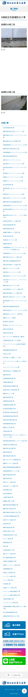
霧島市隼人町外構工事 (9, 448)
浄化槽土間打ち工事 (8, 550)
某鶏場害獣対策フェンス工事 (11, 471)
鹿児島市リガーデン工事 (10, 240)
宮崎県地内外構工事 (8, 401)
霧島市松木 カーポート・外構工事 (12, 314)
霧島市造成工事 (7, 478)
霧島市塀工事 (7, 375)
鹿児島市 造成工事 (8, 321)
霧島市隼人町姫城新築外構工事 (12, 261)
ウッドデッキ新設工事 (9, 576)
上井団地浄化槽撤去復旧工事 (11, 516)
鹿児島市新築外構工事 (9, 225)
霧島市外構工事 (7, 452)
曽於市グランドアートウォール (12, 160)
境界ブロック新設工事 (9, 482)
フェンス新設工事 (8, 580)
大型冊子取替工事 (8, 497)
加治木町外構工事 (8, 184)
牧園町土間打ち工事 (8, 501)
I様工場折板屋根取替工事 (10, 612)
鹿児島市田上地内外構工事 (10, 412)
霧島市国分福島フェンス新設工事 (12, 293)
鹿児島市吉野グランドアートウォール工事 (15, 310)
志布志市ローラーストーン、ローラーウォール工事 (15, 281)
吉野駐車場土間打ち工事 (10, 535)
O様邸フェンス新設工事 (9, 587)
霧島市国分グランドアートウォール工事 (14, 276)
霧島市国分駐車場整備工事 (10, 505)
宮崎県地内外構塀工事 (9, 405)
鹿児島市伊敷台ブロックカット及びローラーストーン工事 (15, 436)
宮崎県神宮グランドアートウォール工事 (14, 253)
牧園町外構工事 (7, 243)
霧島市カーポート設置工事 (10, 463)
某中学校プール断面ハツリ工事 (12, 357)
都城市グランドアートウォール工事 (13, 177)
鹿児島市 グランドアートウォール (12, 325)
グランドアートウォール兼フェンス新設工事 (15, 362)
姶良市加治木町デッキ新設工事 (12, 264)
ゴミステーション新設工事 (10, 602)
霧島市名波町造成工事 (9, 474)
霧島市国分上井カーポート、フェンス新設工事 (15, 216)
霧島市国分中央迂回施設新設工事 (12, 202)
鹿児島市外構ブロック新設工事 (12, 221)
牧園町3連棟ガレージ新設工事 (11, 232)
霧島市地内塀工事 (8, 397)
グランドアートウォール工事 (11, 367)
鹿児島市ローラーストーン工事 (12, 272)
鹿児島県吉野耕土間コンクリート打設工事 (15, 441)
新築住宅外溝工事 (8, 333)
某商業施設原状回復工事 (10, 350)
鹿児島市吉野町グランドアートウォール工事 (15, 210)
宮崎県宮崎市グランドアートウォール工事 (15, 205)
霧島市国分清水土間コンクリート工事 (13, 131)
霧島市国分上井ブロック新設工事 (12, 257)
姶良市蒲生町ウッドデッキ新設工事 (13, 289)
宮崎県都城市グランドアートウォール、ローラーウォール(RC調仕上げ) (15, 248)
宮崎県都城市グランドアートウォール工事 (15, 145)
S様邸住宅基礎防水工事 (9, 561)
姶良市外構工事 (7, 493)
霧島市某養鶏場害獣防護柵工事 (12, 467)
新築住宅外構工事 (8, 329)
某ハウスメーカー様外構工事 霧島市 (13, 336)
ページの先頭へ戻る (15, 675)
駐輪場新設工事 (7, 542)
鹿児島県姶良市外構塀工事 (10, 386)
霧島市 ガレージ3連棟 (9, 318)
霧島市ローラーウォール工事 (11, 268)
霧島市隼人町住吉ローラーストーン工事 (14, 297)
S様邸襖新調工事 (8, 569)
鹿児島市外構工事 (8, 236)
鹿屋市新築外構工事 (8, 228)
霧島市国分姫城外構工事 (10, 156)
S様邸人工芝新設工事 (9, 572)
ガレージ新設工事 (8, 538)
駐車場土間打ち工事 (8, 531)
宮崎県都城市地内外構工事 (10, 416)
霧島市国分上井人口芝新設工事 (12, 141)
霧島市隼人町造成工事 (9, 508)
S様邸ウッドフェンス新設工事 (11, 565)
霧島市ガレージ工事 (8, 393)
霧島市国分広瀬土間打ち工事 (11, 148)
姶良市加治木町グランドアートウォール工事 (15, 168)
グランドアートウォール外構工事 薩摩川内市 (14, 345)
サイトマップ (20, 689)
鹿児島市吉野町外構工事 (10, 420)
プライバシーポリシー (10, 689)
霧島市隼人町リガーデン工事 (11, 285)
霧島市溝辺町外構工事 (9, 456)
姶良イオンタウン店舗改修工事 (12, 459)
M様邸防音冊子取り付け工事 (11, 616)
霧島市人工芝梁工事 (8, 427)
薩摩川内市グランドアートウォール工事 (14, 198)
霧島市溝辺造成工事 (8, 527)
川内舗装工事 (7, 584)
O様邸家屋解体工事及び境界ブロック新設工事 (14, 607)
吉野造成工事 (7, 523)
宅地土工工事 (7, 354)
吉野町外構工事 (7, 431)
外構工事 (5, 123)
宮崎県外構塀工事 (8, 382)
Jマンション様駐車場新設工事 (11, 591)
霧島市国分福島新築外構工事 (11, 306)
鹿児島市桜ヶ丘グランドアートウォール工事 (15, 189)
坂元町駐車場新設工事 (9, 408)
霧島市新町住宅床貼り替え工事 (12, 512)
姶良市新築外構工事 (8, 127)
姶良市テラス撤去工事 (9, 520)
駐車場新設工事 (7, 490)
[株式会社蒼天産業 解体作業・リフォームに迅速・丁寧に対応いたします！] (14, 3)
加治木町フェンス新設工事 (10, 486)
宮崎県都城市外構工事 (9, 378)
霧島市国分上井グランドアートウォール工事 (15, 136)
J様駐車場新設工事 (8, 599)
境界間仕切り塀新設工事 (10, 444)
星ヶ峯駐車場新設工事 (9, 557)
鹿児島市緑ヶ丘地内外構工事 (11, 390)
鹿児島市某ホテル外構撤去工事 (12, 371)
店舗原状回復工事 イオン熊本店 (12, 340)
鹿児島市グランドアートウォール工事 (13, 163)
